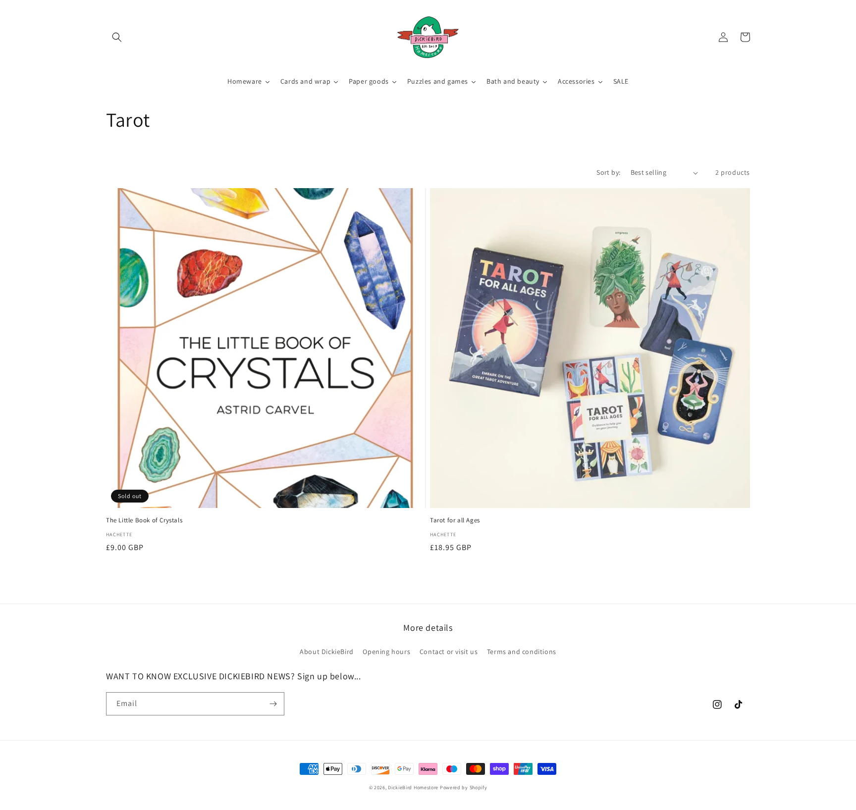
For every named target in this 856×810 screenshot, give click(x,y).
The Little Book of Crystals (144, 520)
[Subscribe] (273, 703)
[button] (117, 37)
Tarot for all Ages (455, 520)
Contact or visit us (449, 651)
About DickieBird (327, 651)
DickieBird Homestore (413, 787)
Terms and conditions (521, 651)
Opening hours (386, 651)
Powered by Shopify (463, 787)
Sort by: (608, 172)
